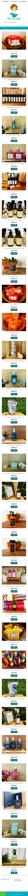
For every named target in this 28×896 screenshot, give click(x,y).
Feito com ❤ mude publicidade (13, 894)
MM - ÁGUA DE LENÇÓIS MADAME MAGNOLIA (14, 360)
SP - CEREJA (14, 304)
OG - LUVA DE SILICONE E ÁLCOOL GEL (14, 417)
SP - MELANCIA (14, 51)
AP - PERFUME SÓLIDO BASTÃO (14, 107)
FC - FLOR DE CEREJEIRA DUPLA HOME (14, 163)
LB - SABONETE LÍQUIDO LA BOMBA (14, 783)
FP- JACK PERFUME (14, 557)
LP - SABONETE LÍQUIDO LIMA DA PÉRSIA (14, 248)
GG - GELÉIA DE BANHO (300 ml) (14, 614)
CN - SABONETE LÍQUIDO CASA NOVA (14, 389)
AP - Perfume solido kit (14, 192)
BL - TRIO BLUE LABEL (14, 755)
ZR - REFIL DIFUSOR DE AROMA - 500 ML (14, 586)
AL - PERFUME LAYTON (14, 811)
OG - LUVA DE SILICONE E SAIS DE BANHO (14, 698)
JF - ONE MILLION (14, 276)
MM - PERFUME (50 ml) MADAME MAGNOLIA (14, 473)
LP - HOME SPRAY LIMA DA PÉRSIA (14, 220)
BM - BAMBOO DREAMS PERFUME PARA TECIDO (14, 868)
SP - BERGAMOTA (14, 332)
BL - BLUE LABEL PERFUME (14, 445)
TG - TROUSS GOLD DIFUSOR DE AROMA (14, 501)
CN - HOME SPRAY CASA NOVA (14, 135)
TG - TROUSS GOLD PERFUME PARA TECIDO (14, 726)
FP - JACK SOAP (14, 529)
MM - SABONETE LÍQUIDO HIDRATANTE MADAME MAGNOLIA (14, 79)
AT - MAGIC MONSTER (14, 670)
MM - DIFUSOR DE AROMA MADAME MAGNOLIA (14, 839)
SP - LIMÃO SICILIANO (14, 642)
